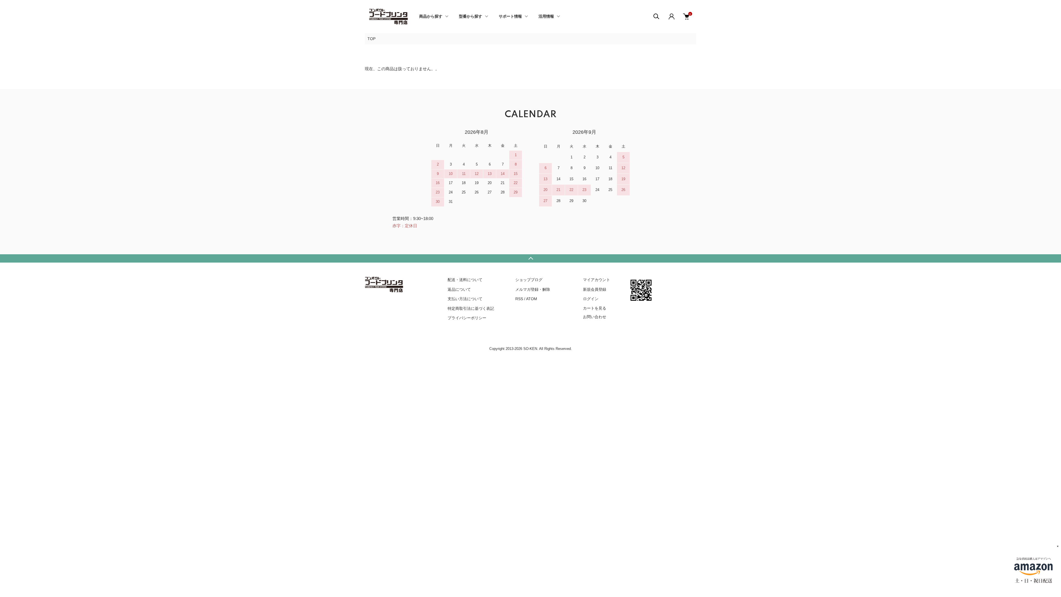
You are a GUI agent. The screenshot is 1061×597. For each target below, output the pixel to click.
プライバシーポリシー (467, 318)
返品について (459, 289)
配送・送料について (465, 279)
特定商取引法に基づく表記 (471, 308)
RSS (519, 299)
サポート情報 (510, 16)
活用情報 (546, 16)
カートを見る (594, 308)
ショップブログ (528, 279)
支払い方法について (465, 299)
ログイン (590, 299)
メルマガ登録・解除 (532, 289)
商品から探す (430, 16)
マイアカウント (596, 279)
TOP (371, 38)
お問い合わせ (594, 317)
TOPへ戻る (530, 258)
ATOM (531, 299)
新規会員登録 (594, 289)
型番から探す (470, 16)
